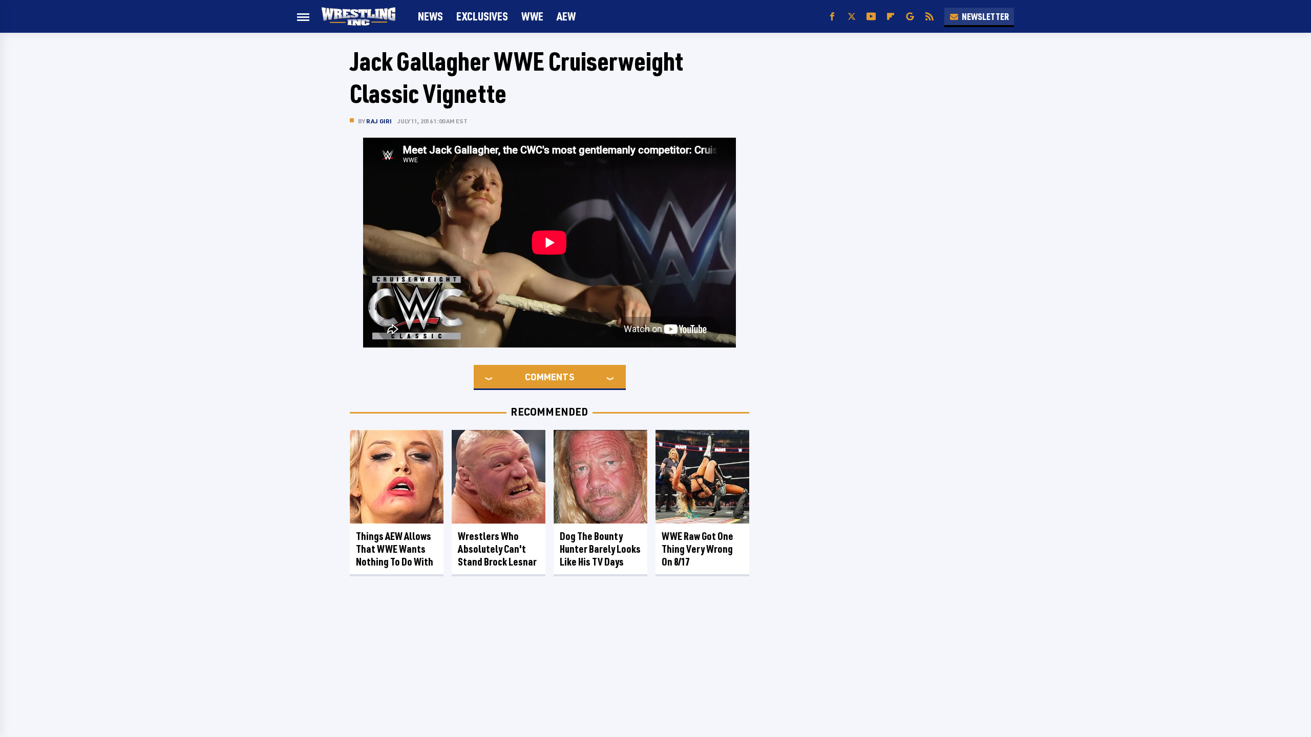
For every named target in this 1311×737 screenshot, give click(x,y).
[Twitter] (851, 16)
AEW (566, 16)
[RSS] (929, 16)
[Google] (910, 16)
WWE (532, 16)
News (430, 16)
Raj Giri (379, 121)
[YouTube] (871, 16)
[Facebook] (832, 16)
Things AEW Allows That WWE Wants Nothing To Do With (394, 549)
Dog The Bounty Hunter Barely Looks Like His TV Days (600, 549)
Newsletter (985, 16)
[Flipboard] (890, 16)
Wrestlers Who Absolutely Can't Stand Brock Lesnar (497, 549)
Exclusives (482, 16)
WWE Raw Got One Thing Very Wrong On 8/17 (697, 549)
